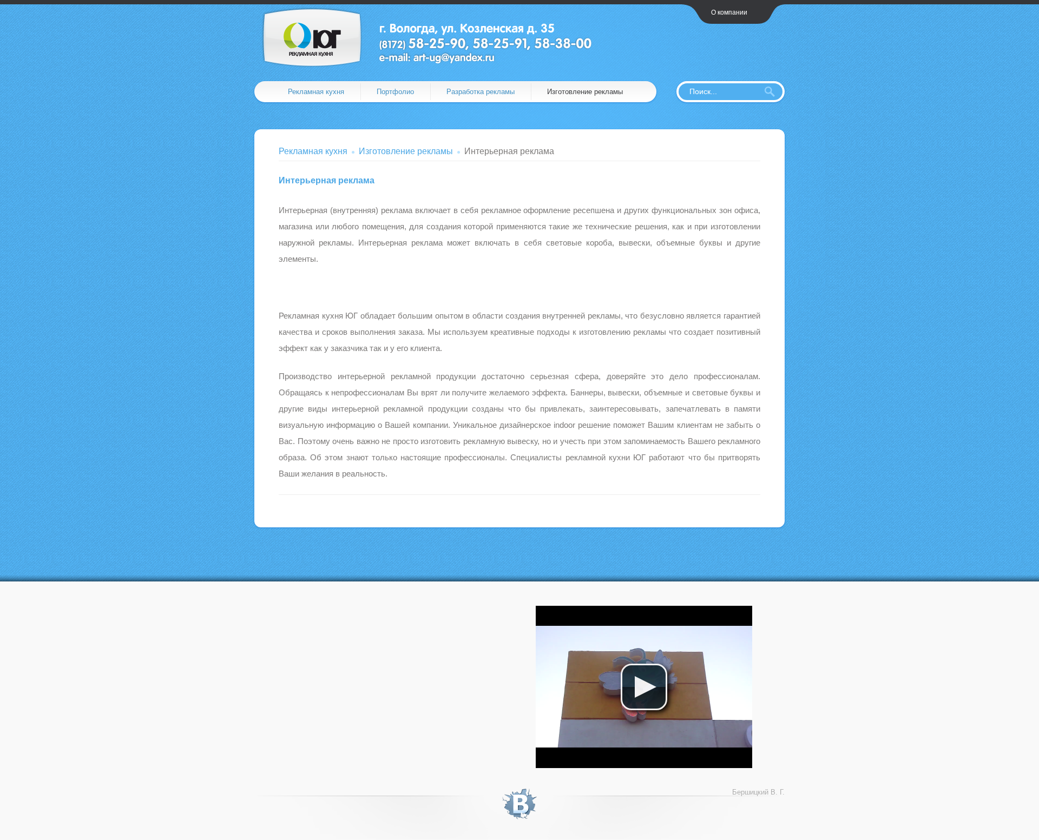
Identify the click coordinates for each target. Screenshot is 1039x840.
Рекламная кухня (316, 92)
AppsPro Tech (435, 37)
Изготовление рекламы (585, 92)
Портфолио (395, 92)
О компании (729, 12)
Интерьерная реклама (326, 180)
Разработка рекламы (480, 92)
